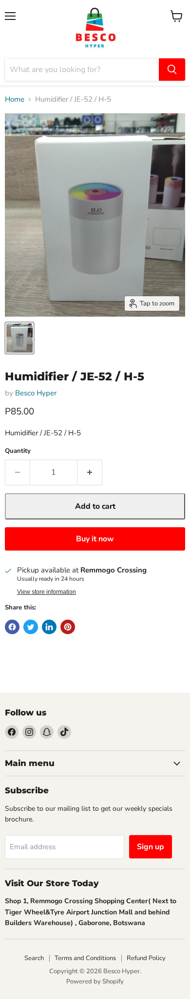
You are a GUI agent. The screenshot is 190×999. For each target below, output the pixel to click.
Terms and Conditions (85, 958)
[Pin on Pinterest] (67, 627)
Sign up (150, 846)
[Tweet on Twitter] (30, 627)
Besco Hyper (36, 393)
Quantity (18, 451)
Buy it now (95, 539)
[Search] (172, 69)
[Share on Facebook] (12, 627)
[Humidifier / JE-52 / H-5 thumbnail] (19, 338)
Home (14, 99)
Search (34, 958)
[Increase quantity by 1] (89, 472)
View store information (46, 592)
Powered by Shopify (95, 981)
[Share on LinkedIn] (49, 627)
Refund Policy (146, 958)
